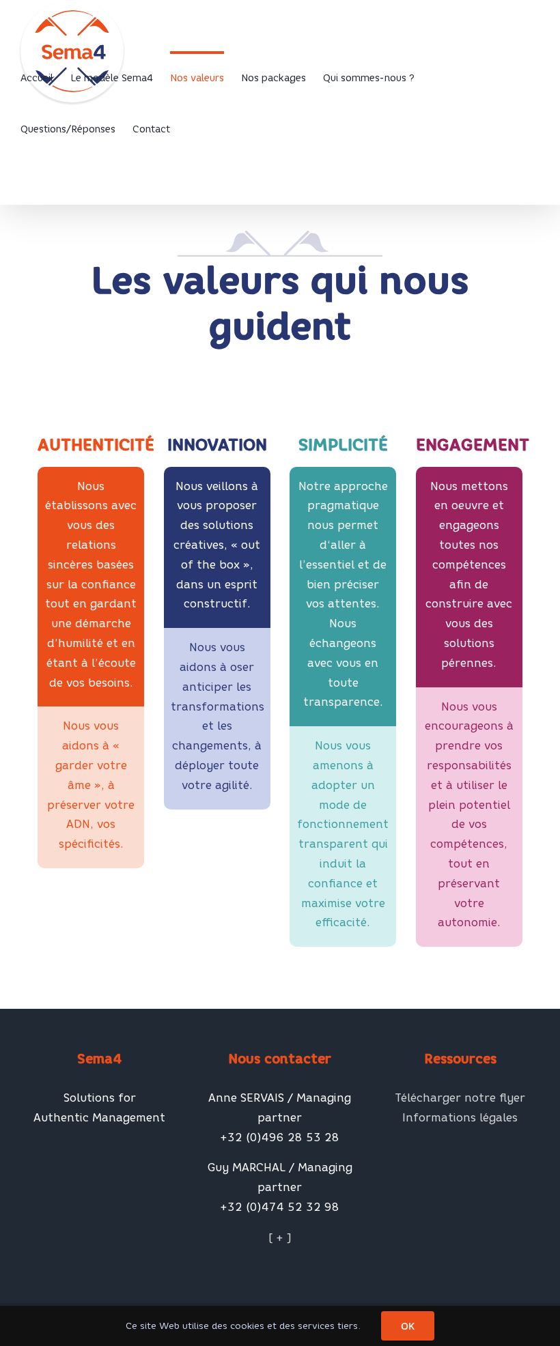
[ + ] (280, 1237)
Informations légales (460, 1117)
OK (408, 1325)
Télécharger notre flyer (460, 1097)
